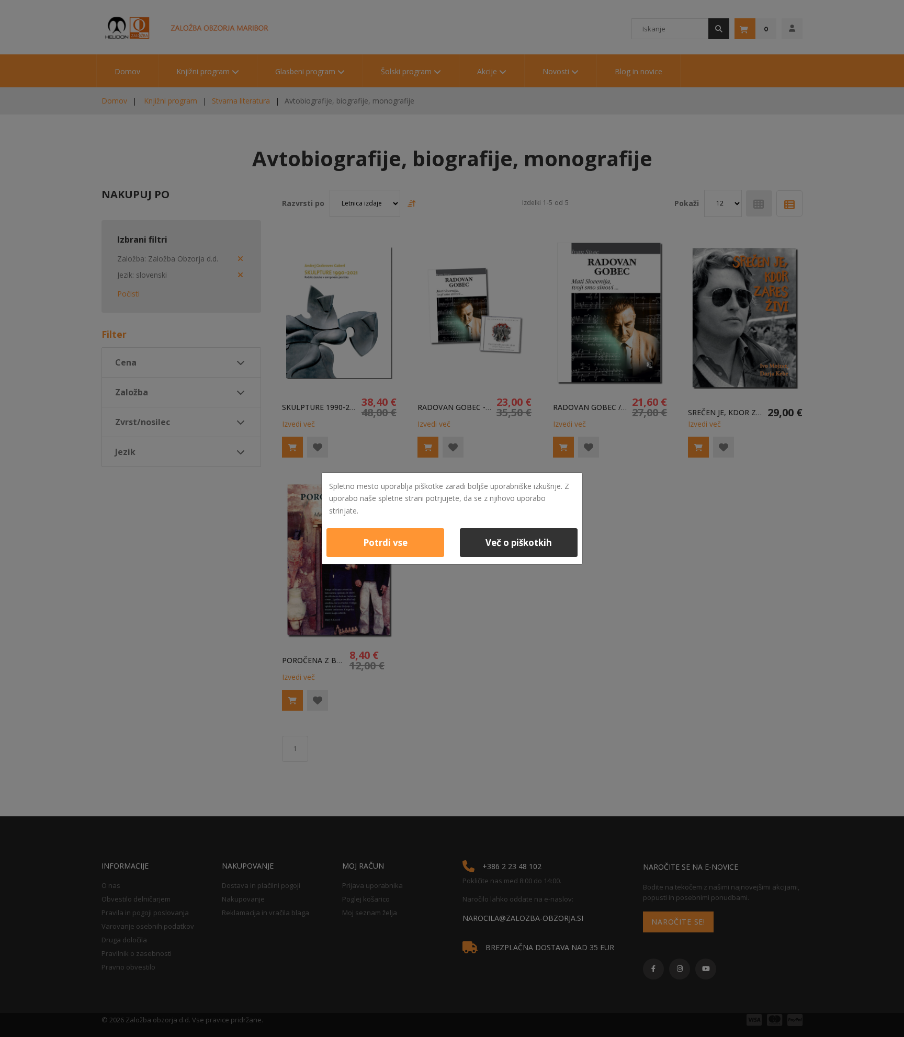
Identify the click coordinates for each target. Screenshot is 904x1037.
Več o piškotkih (518, 543)
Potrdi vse (385, 543)
